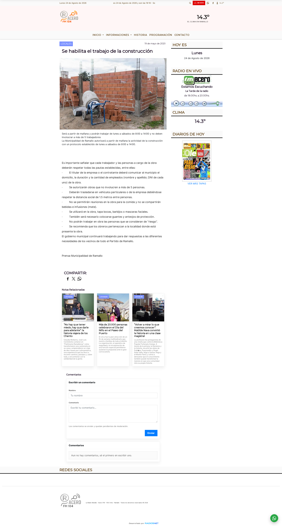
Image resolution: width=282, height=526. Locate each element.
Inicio (97, 35)
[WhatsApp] (207, 2)
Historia (140, 35)
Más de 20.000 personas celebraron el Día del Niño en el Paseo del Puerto (113, 329)
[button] (190, 2)
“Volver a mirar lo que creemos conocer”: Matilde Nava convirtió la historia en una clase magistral (147, 330)
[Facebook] (212, 2)
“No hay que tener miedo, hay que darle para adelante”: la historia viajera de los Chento (76, 330)
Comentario (74, 402)
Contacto (181, 35)
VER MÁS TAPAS (197, 183)
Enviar (151, 433)
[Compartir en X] (73, 279)
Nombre (72, 390)
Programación (160, 35)
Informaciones (118, 35)
